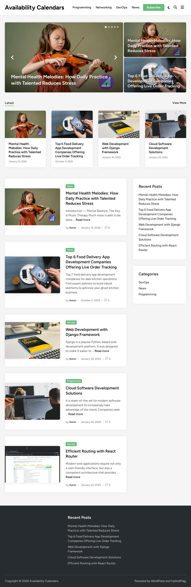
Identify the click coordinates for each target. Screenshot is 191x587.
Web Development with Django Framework (115, 148)
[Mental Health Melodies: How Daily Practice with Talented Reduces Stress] (64, 57)
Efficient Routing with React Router (91, 563)
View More (179, 103)
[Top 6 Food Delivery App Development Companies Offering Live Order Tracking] (155, 75)
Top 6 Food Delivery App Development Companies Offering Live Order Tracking (91, 261)
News (135, 7)
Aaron (72, 227)
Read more (83, 219)
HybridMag (178, 581)
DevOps (121, 7)
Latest (9, 103)
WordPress (158, 581)
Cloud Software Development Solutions (160, 148)
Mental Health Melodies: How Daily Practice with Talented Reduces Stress (92, 198)
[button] (106, 27)
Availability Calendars (34, 7)
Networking (104, 7)
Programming (82, 7)
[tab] (9, 102)
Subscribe (154, 7)
